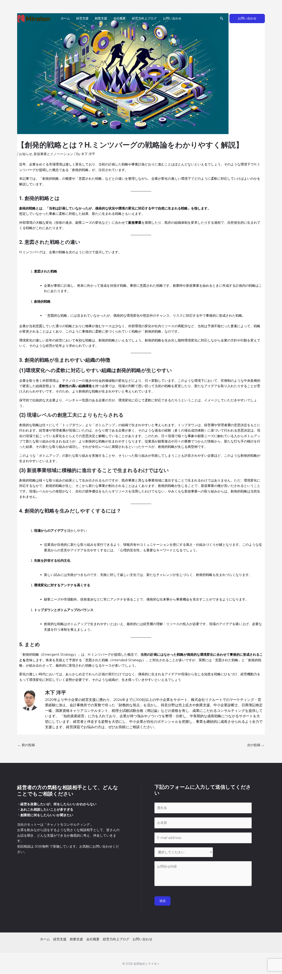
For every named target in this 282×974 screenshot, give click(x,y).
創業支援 (101, 18)
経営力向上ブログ (144, 18)
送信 (162, 901)
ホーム (65, 18)
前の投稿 (26, 745)
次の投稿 (255, 745)
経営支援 (82, 18)
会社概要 (119, 18)
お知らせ (25, 154)
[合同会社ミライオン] (33, 18)
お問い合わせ (172, 18)
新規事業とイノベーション (53, 154)
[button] (222, 18)
